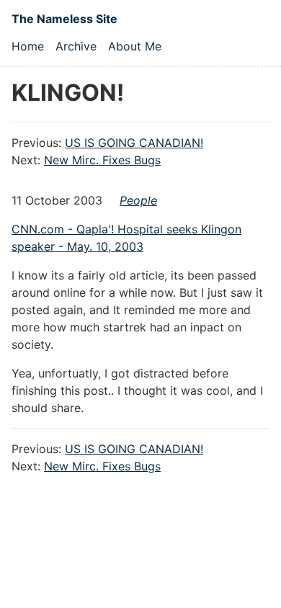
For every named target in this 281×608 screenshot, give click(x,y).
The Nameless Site (64, 19)
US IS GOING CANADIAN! (134, 142)
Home (28, 46)
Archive (76, 46)
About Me (134, 46)
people (138, 200)
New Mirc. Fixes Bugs (102, 160)
